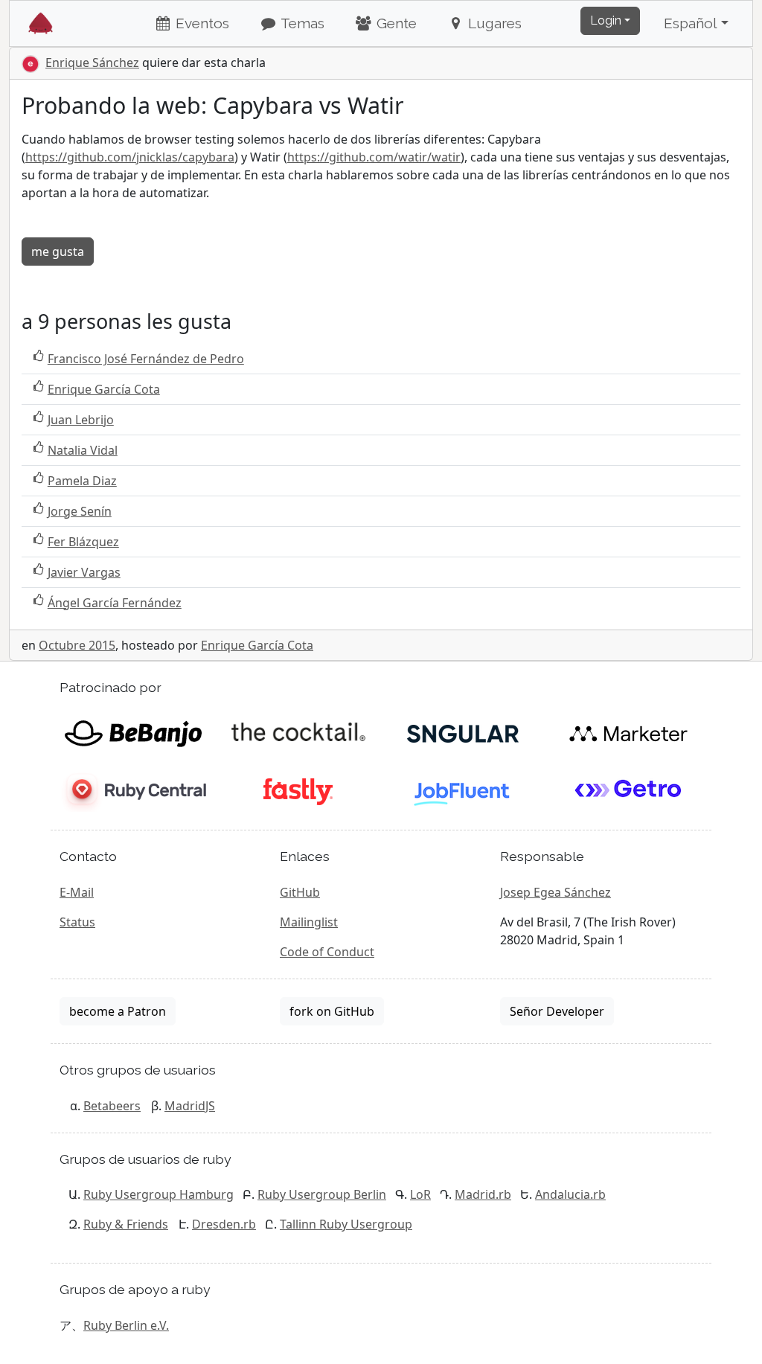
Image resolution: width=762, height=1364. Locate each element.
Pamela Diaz (82, 481)
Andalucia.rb (570, 1194)
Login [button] (605, 20)
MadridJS (189, 1106)
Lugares (493, 23)
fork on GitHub (331, 1011)
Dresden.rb (224, 1224)
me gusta (57, 251)
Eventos (200, 23)
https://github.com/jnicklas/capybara (129, 157)
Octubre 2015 (77, 645)
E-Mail (77, 892)
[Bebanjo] (133, 733)
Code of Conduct (327, 952)
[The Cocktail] (298, 733)
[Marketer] (628, 733)
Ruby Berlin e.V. (126, 1325)
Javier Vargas (84, 572)
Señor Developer (557, 1011)
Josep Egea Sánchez (555, 892)
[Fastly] (298, 791)
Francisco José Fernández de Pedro (146, 358)
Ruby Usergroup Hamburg (158, 1194)
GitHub (300, 892)
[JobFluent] (463, 791)
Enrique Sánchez (92, 62)
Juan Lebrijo (81, 420)
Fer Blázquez (83, 542)
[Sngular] (463, 733)
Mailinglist (309, 922)
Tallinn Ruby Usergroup (346, 1224)
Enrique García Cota (104, 389)
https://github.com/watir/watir (374, 157)
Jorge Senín (80, 511)
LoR (420, 1194)
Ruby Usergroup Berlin (321, 1194)
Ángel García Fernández (115, 603)
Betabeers (112, 1106)
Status (77, 922)
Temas (301, 23)
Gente (395, 23)
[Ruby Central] (133, 791)
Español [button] (690, 23)
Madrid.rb (483, 1194)
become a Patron (117, 1011)
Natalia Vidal (83, 450)
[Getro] (628, 791)
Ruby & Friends (125, 1224)
